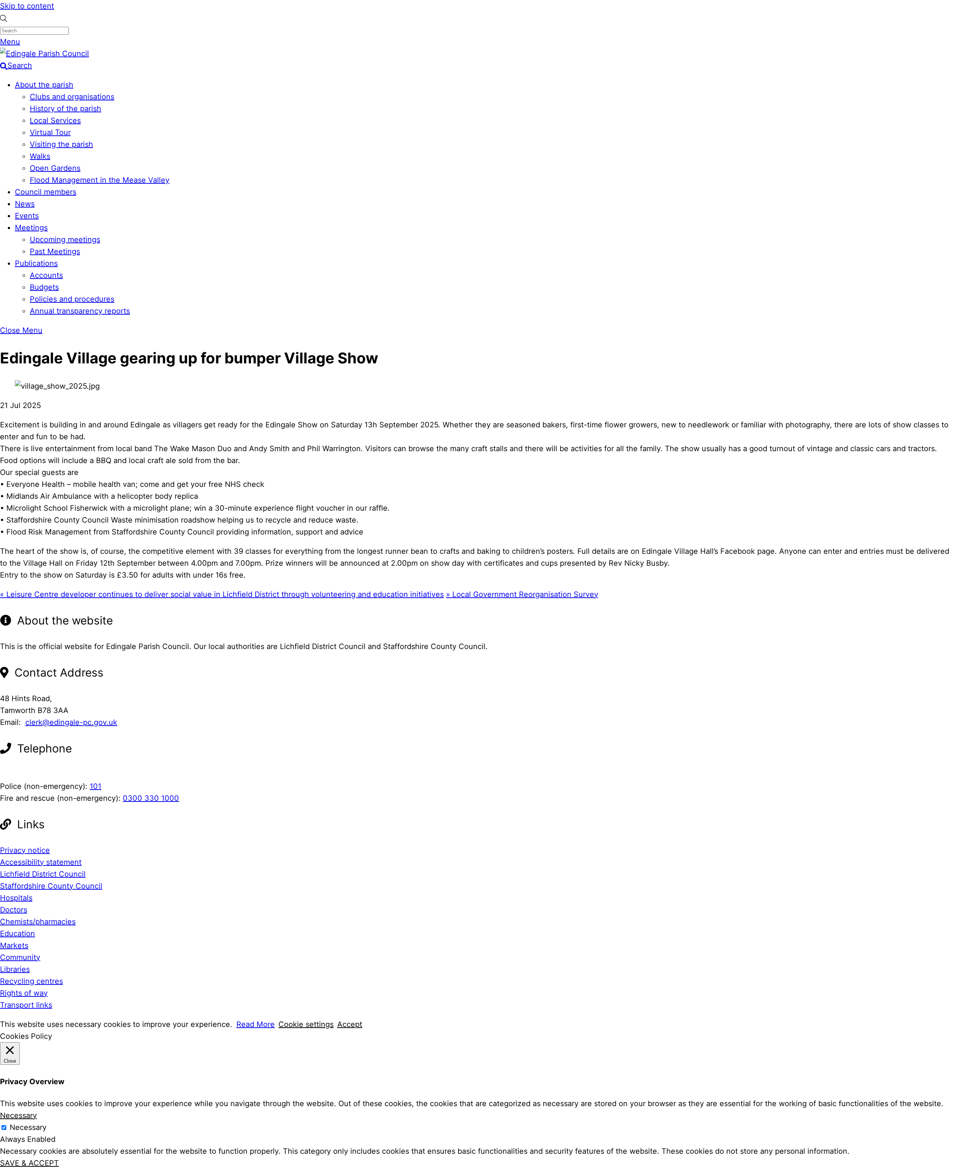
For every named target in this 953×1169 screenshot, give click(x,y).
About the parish (44, 84)
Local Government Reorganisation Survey (522, 594)
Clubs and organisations (72, 96)
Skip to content (27, 5)
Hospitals (16, 897)
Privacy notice (25, 850)
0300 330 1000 (151, 798)
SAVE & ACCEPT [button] (29, 1163)
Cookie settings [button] (306, 1024)
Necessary (28, 1127)
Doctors (13, 909)
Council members (45, 191)
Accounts (46, 275)
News (25, 203)
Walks (40, 156)
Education (17, 933)
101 (95, 786)
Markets (14, 945)
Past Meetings (55, 251)
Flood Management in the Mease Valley (99, 180)
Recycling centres (31, 981)
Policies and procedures (72, 299)
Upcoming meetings (65, 239)
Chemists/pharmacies (38, 921)
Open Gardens (55, 168)
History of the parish (65, 108)
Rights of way (24, 993)
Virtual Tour (50, 132)
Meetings (31, 227)
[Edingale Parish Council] (44, 53)
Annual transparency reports (80, 310)
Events (27, 215)
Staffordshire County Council (51, 885)
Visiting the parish (61, 144)
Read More (255, 1024)
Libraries (15, 969)
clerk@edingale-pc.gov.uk (71, 722)
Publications (36, 263)
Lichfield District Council (43, 874)
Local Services (55, 120)
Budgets (44, 287)
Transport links (26, 1005)
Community (20, 957)
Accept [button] (349, 1024)
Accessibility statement (41, 862)
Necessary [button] (18, 1115)
